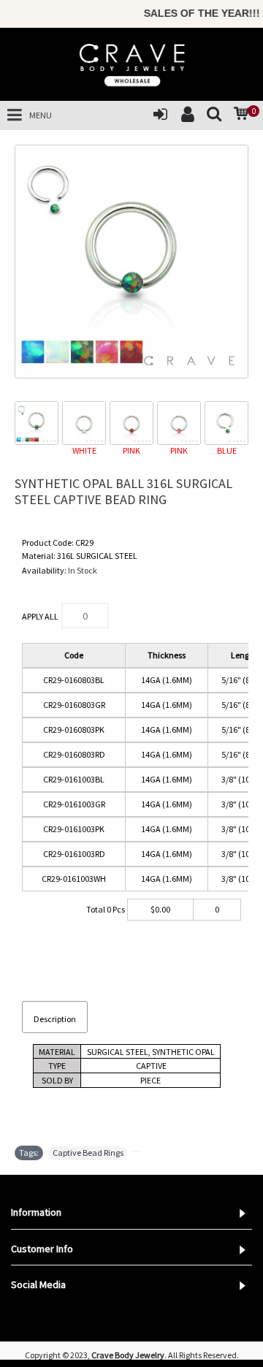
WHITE (84, 450)
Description (55, 1018)
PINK (131, 450)
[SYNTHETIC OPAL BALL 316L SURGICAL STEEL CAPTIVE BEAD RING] (131, 261)
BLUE (227, 450)
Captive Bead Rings (88, 1152)
